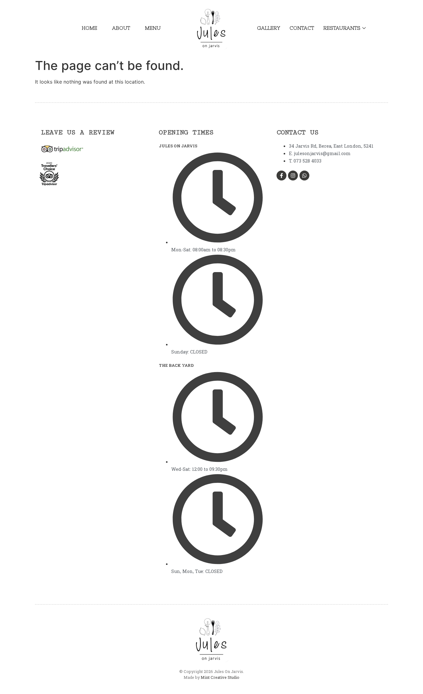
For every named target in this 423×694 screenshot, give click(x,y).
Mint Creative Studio (220, 677)
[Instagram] (293, 175)
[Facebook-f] (281, 175)
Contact (302, 28)
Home (89, 28)
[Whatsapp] (304, 175)
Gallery (268, 28)
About (121, 28)
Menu (153, 28)
